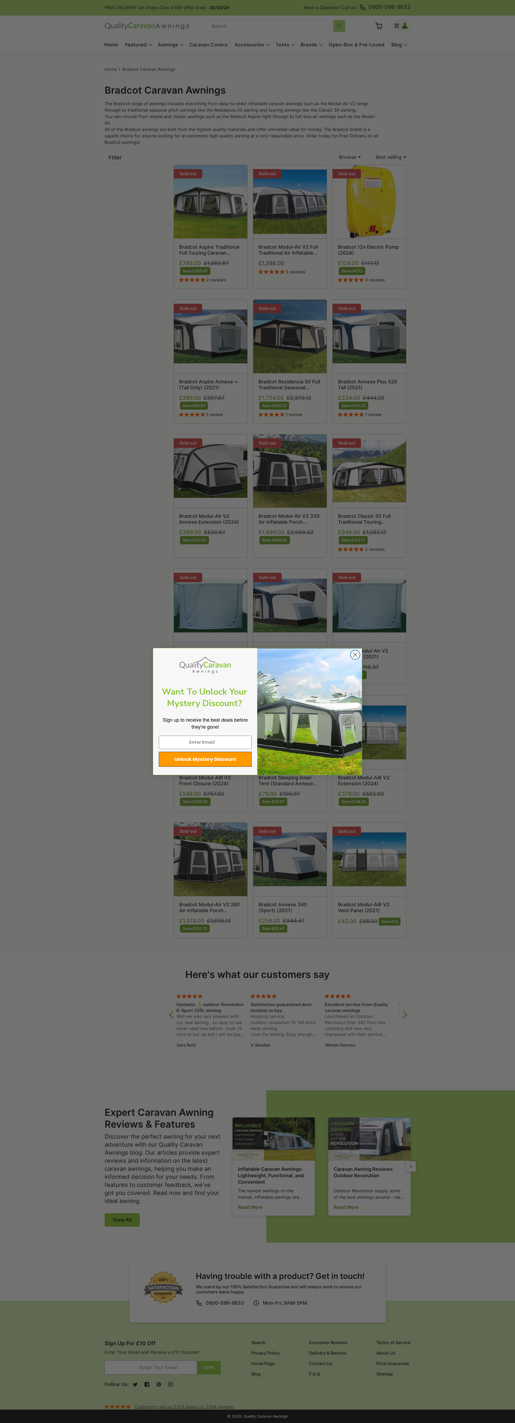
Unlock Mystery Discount (205, 759)
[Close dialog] (355, 654)
